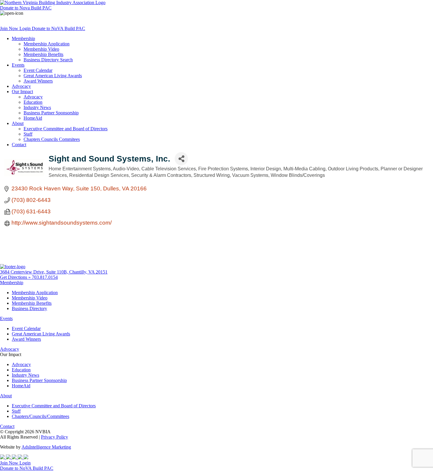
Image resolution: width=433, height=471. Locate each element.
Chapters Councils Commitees (52, 139)
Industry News (37, 107)
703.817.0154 (45, 277)
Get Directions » (16, 277)
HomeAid (33, 118)
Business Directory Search (48, 59)
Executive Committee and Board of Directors (66, 128)
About (18, 123)
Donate (26, 7)
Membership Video (41, 49)
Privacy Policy (54, 436)
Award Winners (38, 80)
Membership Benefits (43, 54)
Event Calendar (38, 70)
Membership (23, 38)
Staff (28, 133)
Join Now (9, 28)
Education (33, 102)
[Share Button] (181, 158)
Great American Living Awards (53, 75)
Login (25, 28)
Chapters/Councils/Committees (40, 416)
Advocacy (21, 86)
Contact (19, 144)
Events (18, 64)
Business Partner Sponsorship (51, 112)
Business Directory (29, 308)
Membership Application (47, 43)
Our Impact (22, 91)
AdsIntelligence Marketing (46, 446)
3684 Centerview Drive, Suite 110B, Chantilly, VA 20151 (54, 271)
